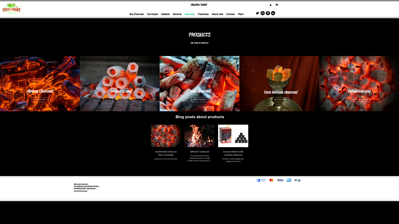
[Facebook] (268, 13)
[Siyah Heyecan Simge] (257, 13)
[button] (270, 5)
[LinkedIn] (273, 13)
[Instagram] (263, 13)
